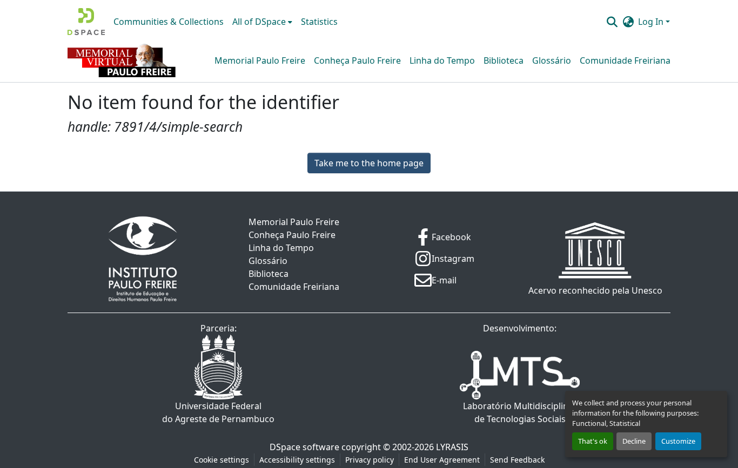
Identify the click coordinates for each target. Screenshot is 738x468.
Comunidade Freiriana (625, 60)
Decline (634, 441)
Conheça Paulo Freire (357, 60)
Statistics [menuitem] (319, 22)
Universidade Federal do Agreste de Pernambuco (218, 412)
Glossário (551, 60)
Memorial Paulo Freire (259, 60)
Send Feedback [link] (517, 460)
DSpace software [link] (304, 447)
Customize (678, 441)
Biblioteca (504, 60)
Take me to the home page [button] (369, 163)
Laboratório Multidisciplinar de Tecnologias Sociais (520, 412)
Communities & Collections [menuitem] (168, 22)
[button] (86, 21)
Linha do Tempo (442, 60)
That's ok (592, 441)
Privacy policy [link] (369, 460)
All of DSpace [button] (259, 22)
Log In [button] (652, 22)
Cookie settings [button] (221, 460)
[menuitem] (262, 21)
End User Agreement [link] (442, 460)
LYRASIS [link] (452, 447)
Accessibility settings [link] (297, 460)
